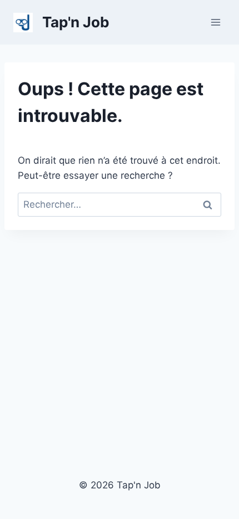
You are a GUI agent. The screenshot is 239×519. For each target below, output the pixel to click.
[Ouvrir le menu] (215, 22)
